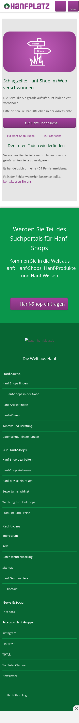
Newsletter (9, 676)
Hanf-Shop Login (17, 695)
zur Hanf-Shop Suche (41, 123)
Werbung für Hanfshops (18, 502)
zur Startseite (52, 135)
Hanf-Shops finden (15, 383)
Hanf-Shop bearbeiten (17, 459)
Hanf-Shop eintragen (41, 304)
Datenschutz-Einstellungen (20, 437)
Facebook (8, 612)
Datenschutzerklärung (17, 557)
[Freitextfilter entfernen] (60, 6)
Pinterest (8, 644)
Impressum (10, 536)
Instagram (9, 633)
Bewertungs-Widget (15, 491)
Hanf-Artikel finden (15, 405)
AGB (5, 546)
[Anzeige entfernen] (76, 708)
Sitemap (8, 567)
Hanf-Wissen (11, 415)
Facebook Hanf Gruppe (17, 622)
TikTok (6, 654)
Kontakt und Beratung (17, 426)
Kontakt (11, 589)
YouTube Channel (14, 665)
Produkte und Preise (16, 513)
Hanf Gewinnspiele (15, 578)
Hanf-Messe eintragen (17, 481)
